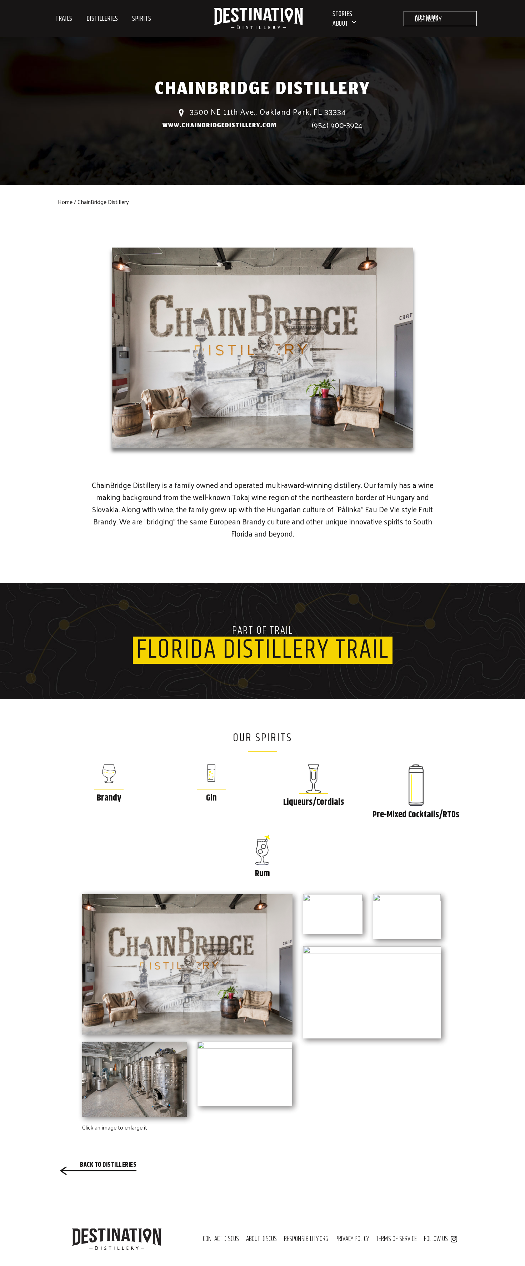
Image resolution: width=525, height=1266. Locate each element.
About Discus (261, 1239)
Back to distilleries (108, 1165)
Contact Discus (221, 1239)
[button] (352, 24)
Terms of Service (396, 1239)
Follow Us (436, 1239)
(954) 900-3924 (337, 125)
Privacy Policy (352, 1239)
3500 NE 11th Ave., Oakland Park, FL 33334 (267, 111)
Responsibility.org (306, 1239)
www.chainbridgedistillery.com (219, 125)
